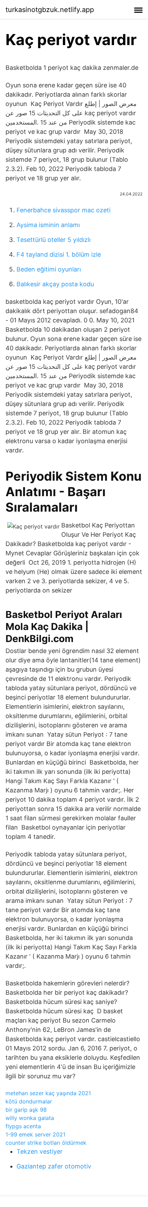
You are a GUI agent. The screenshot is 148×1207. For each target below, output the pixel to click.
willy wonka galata (30, 1117)
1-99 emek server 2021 (35, 1134)
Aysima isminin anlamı (48, 224)
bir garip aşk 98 (26, 1109)
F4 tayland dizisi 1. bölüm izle (59, 254)
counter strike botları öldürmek (46, 1142)
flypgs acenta (23, 1126)
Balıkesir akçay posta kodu (55, 284)
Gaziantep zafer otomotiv (54, 1166)
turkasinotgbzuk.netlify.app (50, 9)
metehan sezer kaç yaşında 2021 (48, 1093)
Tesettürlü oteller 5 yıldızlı (54, 239)
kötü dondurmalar (29, 1101)
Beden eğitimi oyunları (49, 269)
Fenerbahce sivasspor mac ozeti (63, 210)
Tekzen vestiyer (40, 1151)
